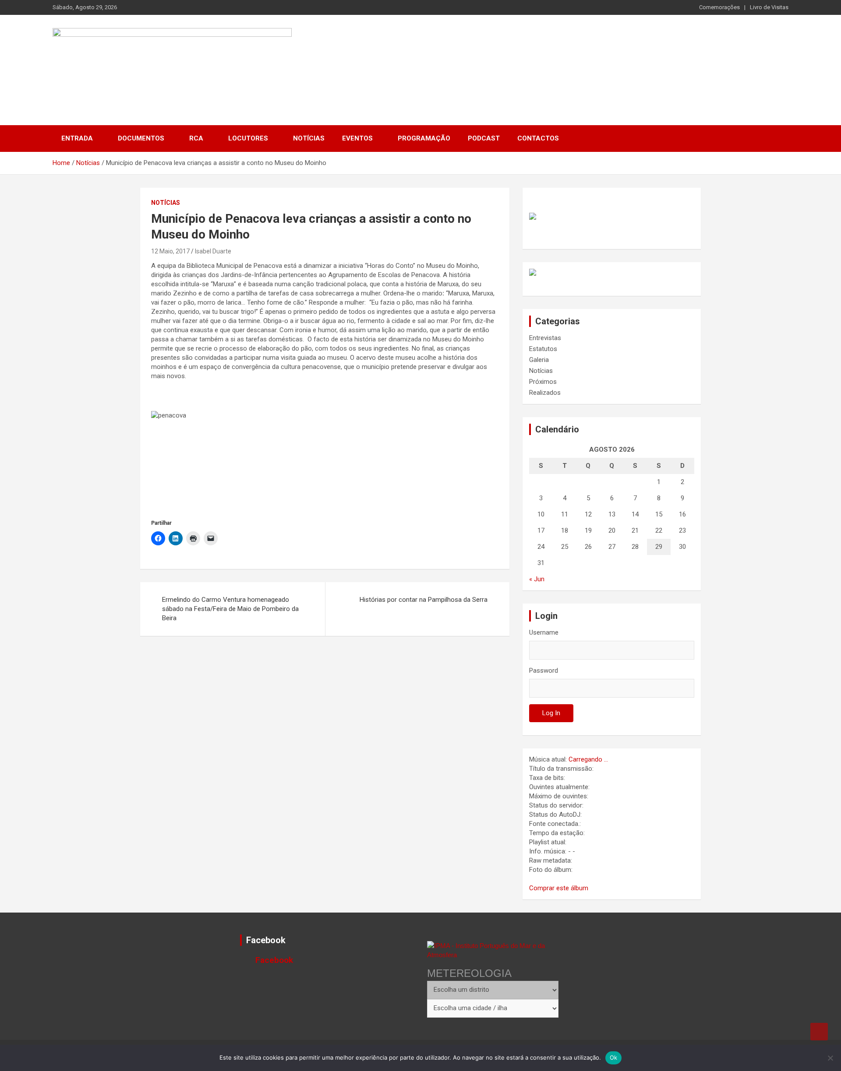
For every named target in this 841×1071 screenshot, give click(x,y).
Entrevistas (545, 338)
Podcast (484, 138)
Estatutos (543, 349)
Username (543, 632)
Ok (614, 1057)
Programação (424, 138)
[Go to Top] (819, 1031)
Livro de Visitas (769, 7)
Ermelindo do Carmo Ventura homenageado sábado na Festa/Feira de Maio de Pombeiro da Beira (230, 609)
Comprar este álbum (558, 888)
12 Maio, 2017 (170, 251)
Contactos (538, 138)
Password (543, 670)
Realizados (545, 393)
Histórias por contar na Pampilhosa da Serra (424, 600)
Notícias (309, 138)
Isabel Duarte (213, 251)
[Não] (830, 1057)
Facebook (266, 940)
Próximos (543, 382)
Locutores (248, 138)
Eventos (357, 138)
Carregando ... (588, 759)
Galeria (539, 360)
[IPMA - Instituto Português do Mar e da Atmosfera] (492, 950)
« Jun (536, 579)
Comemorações (719, 7)
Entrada (77, 138)
